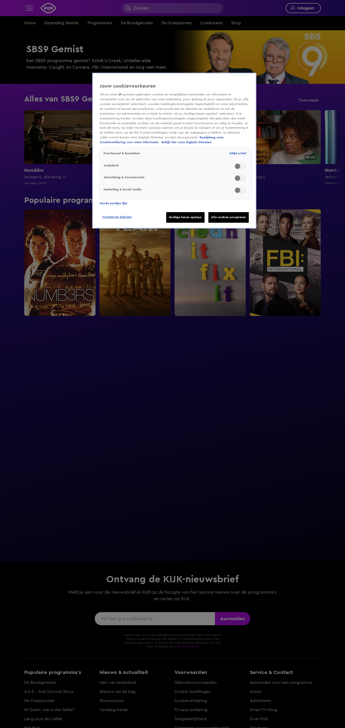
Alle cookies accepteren (228, 217)
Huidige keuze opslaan (185, 217)
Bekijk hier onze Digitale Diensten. (186, 142)
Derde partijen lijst (113, 203)
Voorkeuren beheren (117, 217)
